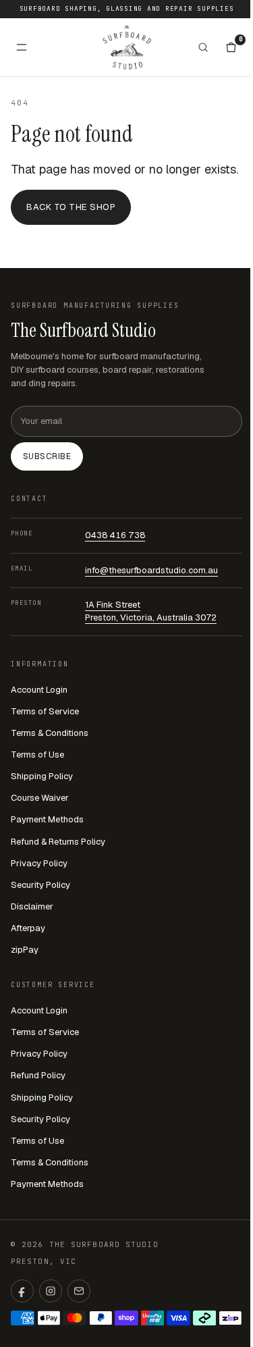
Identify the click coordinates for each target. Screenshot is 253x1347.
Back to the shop (70, 207)
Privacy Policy (39, 863)
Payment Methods (47, 819)
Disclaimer (32, 906)
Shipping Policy (42, 776)
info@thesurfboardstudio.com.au (151, 570)
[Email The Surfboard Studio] (78, 1290)
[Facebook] (22, 1290)
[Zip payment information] (230, 1318)
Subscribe (47, 456)
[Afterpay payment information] (205, 1318)
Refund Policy (38, 1075)
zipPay (24, 949)
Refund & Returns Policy (58, 841)
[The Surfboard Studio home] (127, 47)
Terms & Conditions (49, 733)
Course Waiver (40, 797)
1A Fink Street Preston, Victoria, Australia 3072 (151, 611)
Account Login (39, 689)
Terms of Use (37, 754)
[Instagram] (50, 1290)
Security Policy (40, 885)
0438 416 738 (115, 535)
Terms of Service (45, 711)
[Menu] (21, 47)
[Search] (203, 47)
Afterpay (28, 928)
